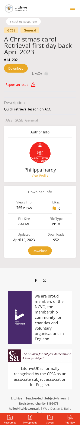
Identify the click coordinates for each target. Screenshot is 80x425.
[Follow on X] (44, 280)
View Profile (40, 175)
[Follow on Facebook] (35, 280)
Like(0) (37, 73)
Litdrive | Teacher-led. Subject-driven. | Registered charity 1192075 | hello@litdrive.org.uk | (39, 403)
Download (15, 68)
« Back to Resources (23, 22)
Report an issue (17, 84)
